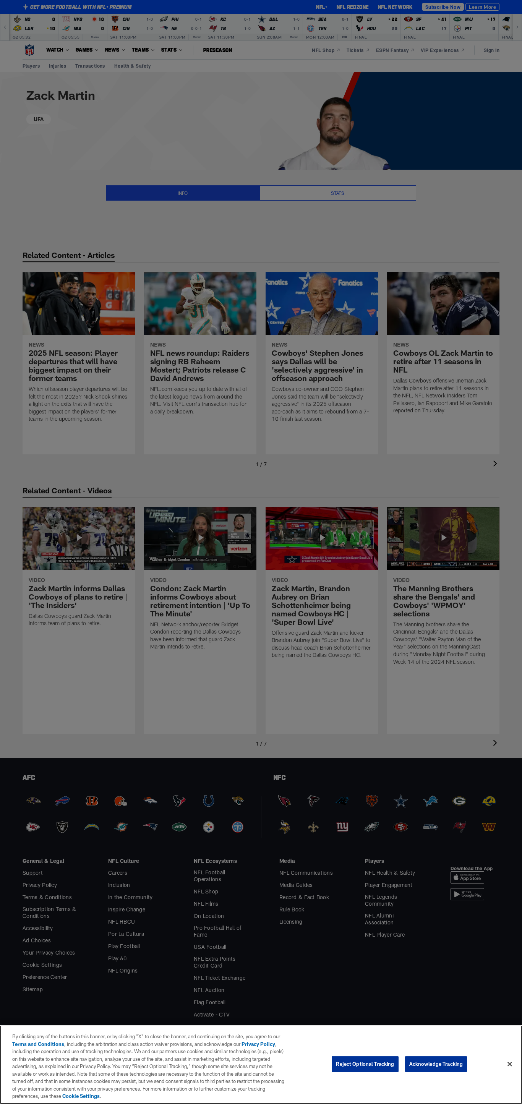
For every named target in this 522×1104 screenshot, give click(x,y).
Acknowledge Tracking (436, 1064)
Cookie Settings (81, 1096)
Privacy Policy (258, 1044)
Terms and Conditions (38, 1044)
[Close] (509, 1064)
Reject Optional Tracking (365, 1064)
